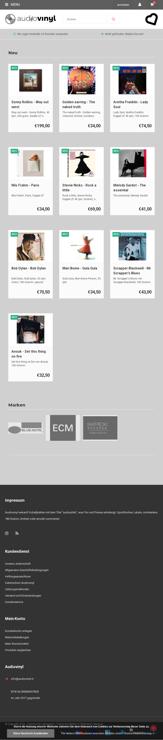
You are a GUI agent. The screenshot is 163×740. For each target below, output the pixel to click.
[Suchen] (113, 19)
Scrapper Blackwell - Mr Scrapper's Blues (132, 270)
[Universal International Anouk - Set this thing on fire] (31, 330)
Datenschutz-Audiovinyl (19, 582)
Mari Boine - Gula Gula (79, 268)
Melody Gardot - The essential (129, 187)
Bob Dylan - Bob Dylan (28, 268)
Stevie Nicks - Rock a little (79, 187)
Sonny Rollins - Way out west (30, 104)
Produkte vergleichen (18, 650)
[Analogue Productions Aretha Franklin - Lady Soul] (132, 80)
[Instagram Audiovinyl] (6, 533)
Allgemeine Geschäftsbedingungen (27, 570)
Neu (12, 52)
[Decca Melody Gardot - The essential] (132, 163)
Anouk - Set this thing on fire (28, 353)
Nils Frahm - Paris (25, 185)
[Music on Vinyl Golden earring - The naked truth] (81, 80)
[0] (152, 4)
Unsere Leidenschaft (18, 563)
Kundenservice (14, 602)
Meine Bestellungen (17, 637)
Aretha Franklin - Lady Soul (130, 104)
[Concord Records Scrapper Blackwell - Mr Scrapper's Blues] (132, 247)
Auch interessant (124, 34)
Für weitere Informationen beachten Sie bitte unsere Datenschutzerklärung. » (107, 733)
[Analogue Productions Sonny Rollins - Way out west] (31, 80)
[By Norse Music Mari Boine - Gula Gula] (81, 247)
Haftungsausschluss (18, 576)
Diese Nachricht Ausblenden (30, 733)
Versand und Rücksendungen (23, 595)
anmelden (123, 4)
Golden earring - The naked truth (78, 104)
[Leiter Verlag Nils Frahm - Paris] (31, 163)
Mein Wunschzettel (16, 643)
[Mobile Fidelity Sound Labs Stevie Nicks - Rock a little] (81, 163)
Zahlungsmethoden (17, 589)
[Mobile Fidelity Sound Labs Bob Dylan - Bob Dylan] (31, 247)
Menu (15, 5)
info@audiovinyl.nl (22, 678)
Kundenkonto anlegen (18, 631)
